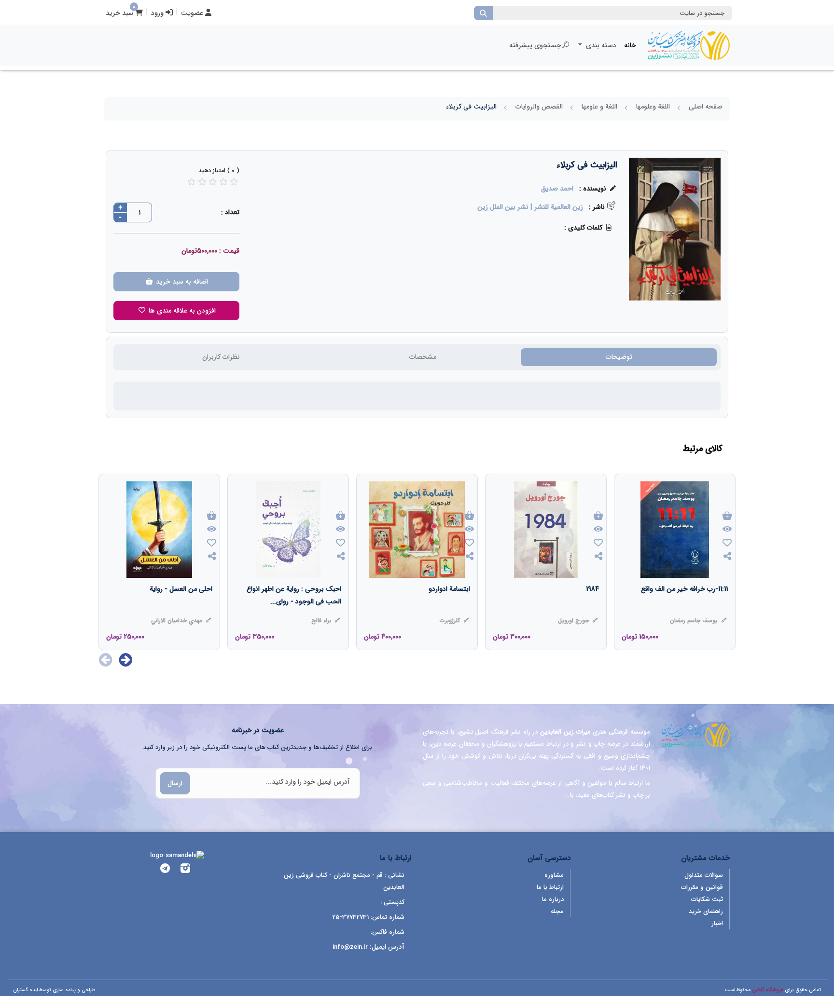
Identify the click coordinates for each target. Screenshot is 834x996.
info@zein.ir (350, 947)
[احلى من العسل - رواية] (181, 608)
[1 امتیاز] (191, 182)
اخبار (717, 923)
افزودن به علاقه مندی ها (181, 310)
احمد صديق (557, 188)
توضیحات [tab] (619, 357)
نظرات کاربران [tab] (221, 357)
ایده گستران (25, 990)
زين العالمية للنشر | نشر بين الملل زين (530, 207)
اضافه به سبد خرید (181, 281)
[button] (125, 659)
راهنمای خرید (706, 911)
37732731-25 (351, 917)
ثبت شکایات (707, 899)
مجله (557, 911)
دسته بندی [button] (600, 45)
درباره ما (553, 899)
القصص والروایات (539, 106)
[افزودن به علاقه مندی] (727, 544)
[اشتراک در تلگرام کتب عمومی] (165, 870)
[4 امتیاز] (223, 182)
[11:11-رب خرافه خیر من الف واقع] (684, 608)
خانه (630, 45)
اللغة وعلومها (653, 106)
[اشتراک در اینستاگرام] (185, 870)
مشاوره (554, 875)
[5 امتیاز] (234, 182)
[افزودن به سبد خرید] (727, 516)
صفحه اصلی (706, 106)
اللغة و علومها (599, 106)
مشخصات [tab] (422, 357)
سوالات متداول (703, 875)
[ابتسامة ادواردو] (449, 608)
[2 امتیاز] (202, 182)
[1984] (592, 608)
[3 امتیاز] (213, 182)
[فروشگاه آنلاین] (689, 45)
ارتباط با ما (550, 887)
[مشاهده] (727, 529)
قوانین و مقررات (702, 887)
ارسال (174, 783)
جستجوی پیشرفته (535, 45)
